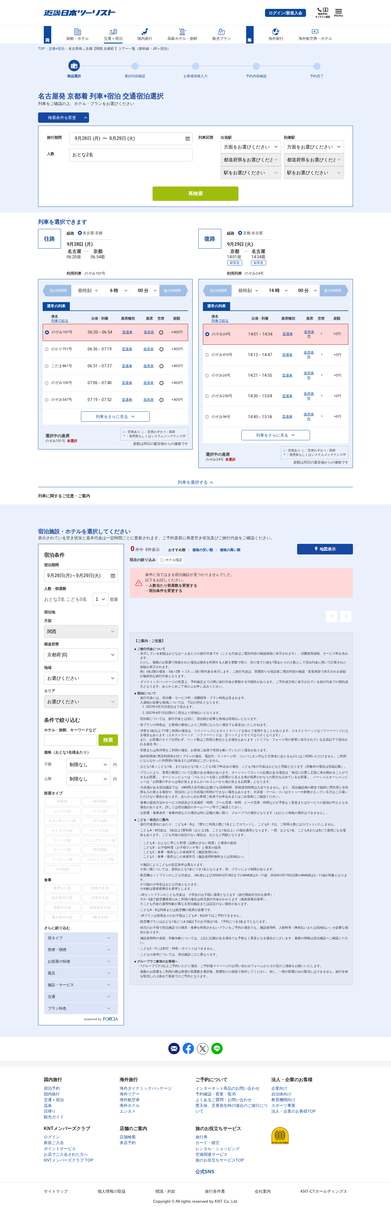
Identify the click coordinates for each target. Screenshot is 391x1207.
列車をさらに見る (112, 416)
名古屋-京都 (92, 233)
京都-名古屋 (253, 233)
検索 (108, 740)
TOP (41, 49)
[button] (285, 13)
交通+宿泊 (56, 49)
